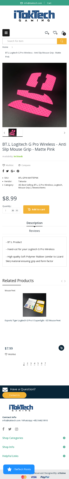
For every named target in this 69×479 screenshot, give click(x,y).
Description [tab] (34, 223)
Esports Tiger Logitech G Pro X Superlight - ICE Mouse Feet (32, 320)
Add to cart (38, 209)
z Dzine (62, 473)
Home (5, 47)
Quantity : (7, 206)
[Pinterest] (18, 171)
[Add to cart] (61, 348)
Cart (49, 3)
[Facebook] (3, 171)
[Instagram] (16, 429)
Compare (26, 165)
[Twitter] (7, 171)
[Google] (13, 171)
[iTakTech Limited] (34, 16)
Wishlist (9, 165)
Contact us (14, 395)
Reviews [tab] (34, 231)
